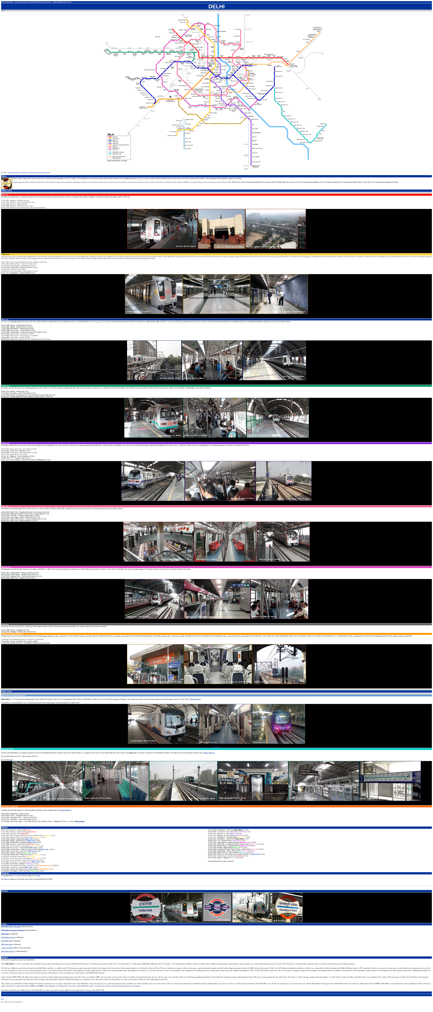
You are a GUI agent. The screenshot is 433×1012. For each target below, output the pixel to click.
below (10, 760)
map (5, 879)
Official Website (195, 699)
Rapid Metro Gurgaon (13, 172)
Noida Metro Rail (24, 172)
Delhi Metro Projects (8, 951)
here (38, 875)
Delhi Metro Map (6, 944)
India (3, 10)
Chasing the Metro (7, 948)
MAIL (2, 998)
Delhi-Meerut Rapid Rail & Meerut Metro (40, 172)
